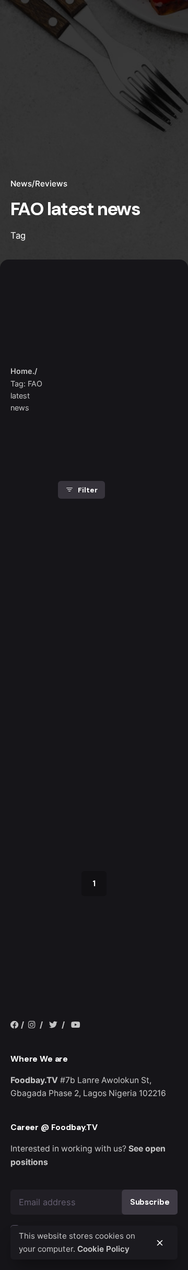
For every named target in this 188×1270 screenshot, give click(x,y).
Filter (87, 490)
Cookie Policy (103, 1249)
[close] (74, 356)
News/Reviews (38, 184)
